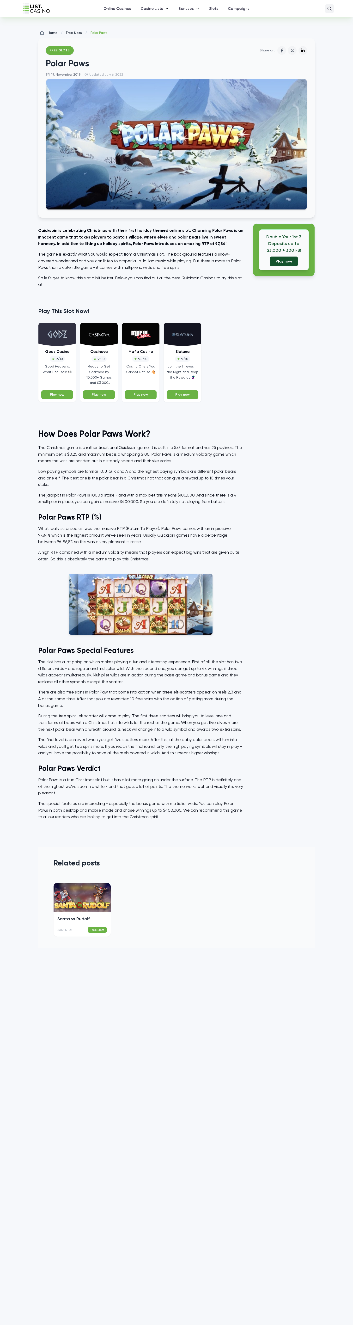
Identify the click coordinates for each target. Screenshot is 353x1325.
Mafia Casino (140, 351)
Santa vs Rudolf (73, 918)
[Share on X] (292, 50)
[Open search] (329, 8)
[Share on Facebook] (281, 50)
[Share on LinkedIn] (302, 50)
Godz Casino (57, 351)
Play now (57, 395)
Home (52, 33)
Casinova (99, 351)
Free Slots (74, 33)
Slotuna (183, 351)
